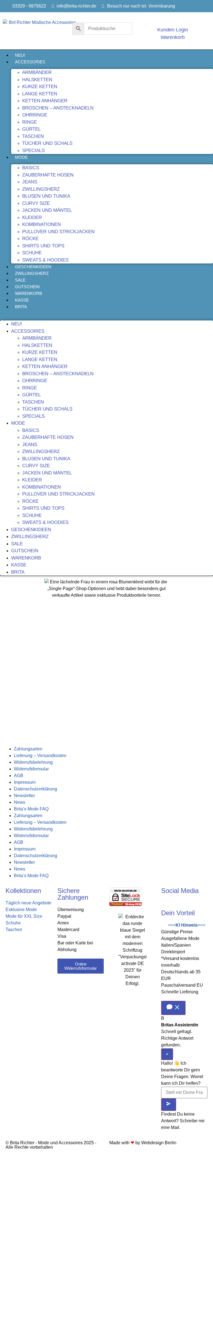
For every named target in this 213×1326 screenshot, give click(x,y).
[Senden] (168, 1104)
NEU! (20, 55)
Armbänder (37, 72)
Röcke (30, 238)
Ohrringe (34, 115)
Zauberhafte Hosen (47, 175)
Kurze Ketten (39, 86)
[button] (106, 313)
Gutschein (27, 286)
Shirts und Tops (43, 245)
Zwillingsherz (41, 189)
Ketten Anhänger (44, 100)
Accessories (30, 61)
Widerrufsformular (31, 769)
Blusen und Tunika (46, 196)
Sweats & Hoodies (45, 260)
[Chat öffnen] (173, 1008)
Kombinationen (41, 224)
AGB (18, 775)
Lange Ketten (39, 93)
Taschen (33, 136)
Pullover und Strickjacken (58, 231)
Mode (21, 157)
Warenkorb (28, 293)
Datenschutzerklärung (35, 789)
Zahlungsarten (28, 749)
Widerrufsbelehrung (33, 762)
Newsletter (24, 795)
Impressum (25, 782)
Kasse (22, 300)
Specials (33, 150)
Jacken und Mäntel (47, 210)
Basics (30, 167)
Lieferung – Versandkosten (40, 755)
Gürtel (31, 129)
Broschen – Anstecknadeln (57, 108)
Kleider (32, 217)
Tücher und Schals (47, 143)
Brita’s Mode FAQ (31, 809)
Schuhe (32, 252)
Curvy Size (36, 203)
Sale (20, 280)
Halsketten (37, 79)
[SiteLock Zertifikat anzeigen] (125, 904)
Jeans (29, 182)
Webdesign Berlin (158, 1142)
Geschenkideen (33, 266)
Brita (21, 306)
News (19, 802)
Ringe (29, 122)
